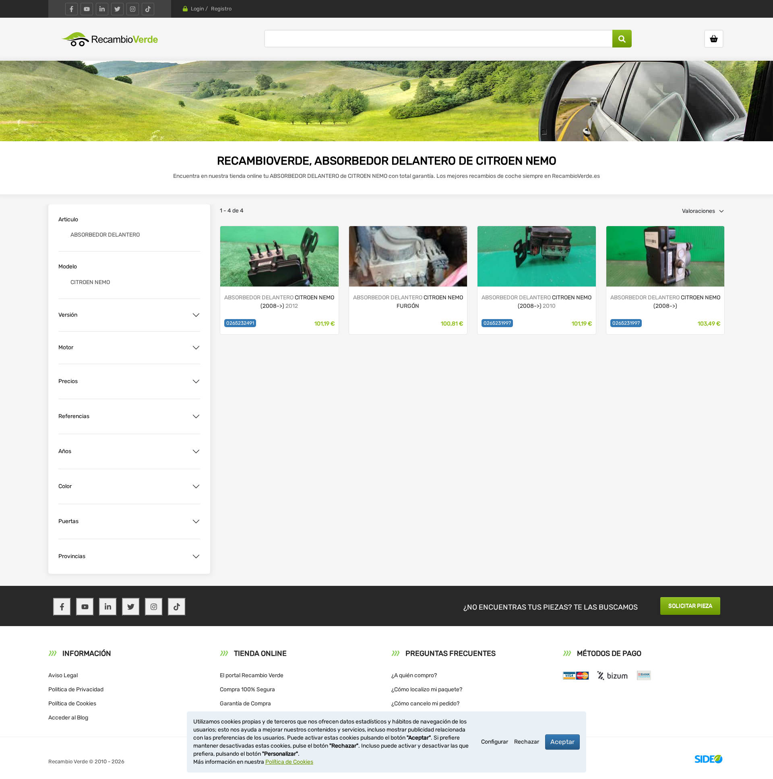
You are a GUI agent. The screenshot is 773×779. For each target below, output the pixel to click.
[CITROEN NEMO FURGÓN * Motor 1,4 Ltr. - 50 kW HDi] (665, 255)
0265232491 (240, 323)
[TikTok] (148, 9)
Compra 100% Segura (247, 689)
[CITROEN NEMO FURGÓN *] (279, 255)
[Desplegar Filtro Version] (196, 315)
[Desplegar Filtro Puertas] (196, 521)
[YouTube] (87, 9)
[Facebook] (71, 9)
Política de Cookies (72, 703)
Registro (221, 9)
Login (197, 9)
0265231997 (497, 323)
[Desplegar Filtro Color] (196, 486)
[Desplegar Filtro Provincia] (196, 556)
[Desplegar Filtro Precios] (196, 381)
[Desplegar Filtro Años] (196, 451)
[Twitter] (117, 9)
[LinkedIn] (102, 9)
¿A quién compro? (414, 675)
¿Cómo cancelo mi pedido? (425, 703)
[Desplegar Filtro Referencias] (196, 416)
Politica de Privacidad (75, 689)
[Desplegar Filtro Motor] (196, 348)
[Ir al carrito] (713, 39)
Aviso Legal (63, 675)
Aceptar (562, 742)
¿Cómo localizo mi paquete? (426, 689)
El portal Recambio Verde (251, 675)
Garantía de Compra (245, 703)
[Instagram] (132, 9)
